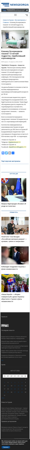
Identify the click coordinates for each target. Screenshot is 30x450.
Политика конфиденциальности (20, 438)
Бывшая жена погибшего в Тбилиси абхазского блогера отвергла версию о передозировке (14, 337)
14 (18, 385)
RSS (2, 360)
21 (18, 389)
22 (22, 389)
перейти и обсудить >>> (17, 147)
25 (8, 392)
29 (22, 392)
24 (4, 392)
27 (15, 392)
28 (18, 392)
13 (15, 385)
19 (11, 389)
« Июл (2, 398)
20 (15, 389)
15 (22, 385)
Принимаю (5, 447)
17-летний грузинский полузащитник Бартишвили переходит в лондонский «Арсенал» (14, 346)
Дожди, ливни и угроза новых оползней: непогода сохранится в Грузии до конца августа (14, 351)
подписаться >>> (14, 142)
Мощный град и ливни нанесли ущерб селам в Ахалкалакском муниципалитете (13, 342)
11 (8, 385)
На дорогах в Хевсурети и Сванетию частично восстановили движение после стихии (13, 356)
